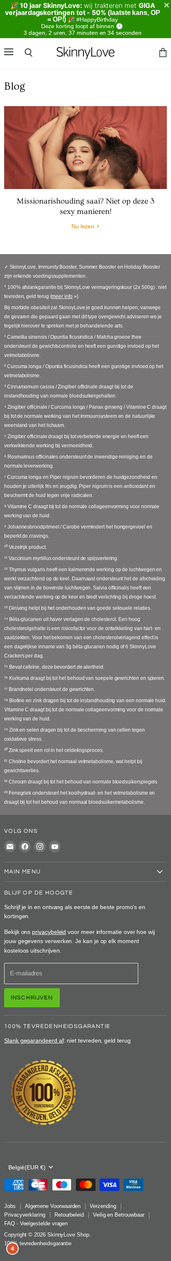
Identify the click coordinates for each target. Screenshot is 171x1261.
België (27, 1167)
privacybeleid (49, 932)
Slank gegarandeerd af (34, 1040)
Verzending (103, 1206)
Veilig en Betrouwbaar (118, 1215)
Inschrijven (32, 997)
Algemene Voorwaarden (53, 1206)
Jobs (10, 1206)
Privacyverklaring (24, 1215)
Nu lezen (83, 226)
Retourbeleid (69, 1215)
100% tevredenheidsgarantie (37, 1243)
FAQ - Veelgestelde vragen (36, 1223)
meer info (61, 296)
